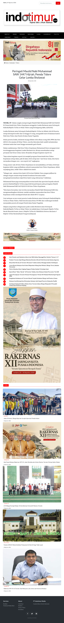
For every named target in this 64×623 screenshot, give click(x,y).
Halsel (6, 416)
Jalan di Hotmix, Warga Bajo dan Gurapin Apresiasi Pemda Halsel (21, 418)
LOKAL (38, 34)
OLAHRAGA (47, 34)
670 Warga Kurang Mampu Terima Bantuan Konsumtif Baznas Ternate (23, 506)
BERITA (7, 34)
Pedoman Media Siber (8, 605)
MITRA (24, 37)
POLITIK (56, 34)
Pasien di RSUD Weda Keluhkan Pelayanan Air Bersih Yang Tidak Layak (23, 545)
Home (6, 63)
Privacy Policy (21, 607)
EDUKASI (22, 34)
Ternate (6, 460)
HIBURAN (7, 37)
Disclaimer (21, 609)
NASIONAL (31, 34)
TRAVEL (16, 37)
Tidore (17, 63)
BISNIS (15, 34)
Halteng (6, 542)
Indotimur (20, 604)
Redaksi (20, 605)
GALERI (32, 37)
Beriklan (5, 604)
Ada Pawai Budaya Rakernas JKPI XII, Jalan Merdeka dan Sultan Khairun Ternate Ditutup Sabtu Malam (32, 462)
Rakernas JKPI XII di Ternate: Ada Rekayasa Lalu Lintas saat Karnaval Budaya (25, 588)
